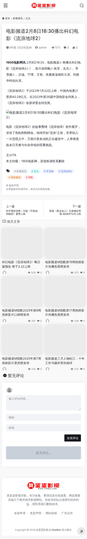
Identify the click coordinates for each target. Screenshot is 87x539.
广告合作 (67, 513)
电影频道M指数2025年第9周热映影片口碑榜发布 (21, 312)
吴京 (66, 68)
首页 (7, 18)
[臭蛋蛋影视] (43, 5)
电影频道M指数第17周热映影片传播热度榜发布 (64, 312)
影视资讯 (18, 18)
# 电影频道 (15, 177)
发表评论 (72, 438)
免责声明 (35, 513)
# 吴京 (35, 171)
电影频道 (53, 62)
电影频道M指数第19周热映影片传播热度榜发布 (64, 264)
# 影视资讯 (20, 171)
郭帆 (48, 68)
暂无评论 (16, 375)
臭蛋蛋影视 (42, 529)
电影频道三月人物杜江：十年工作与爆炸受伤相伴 (65, 361)
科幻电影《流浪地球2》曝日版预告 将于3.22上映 (21, 264)
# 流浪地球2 (65, 171)
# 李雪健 (48, 171)
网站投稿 (51, 513)
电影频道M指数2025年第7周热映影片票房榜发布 (21, 361)
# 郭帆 (29, 177)
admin (42, 47)
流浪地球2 (19, 68)
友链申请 (19, 513)
